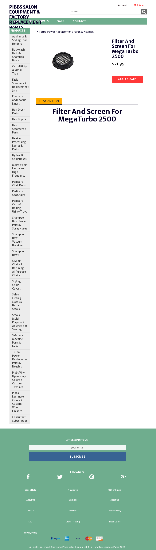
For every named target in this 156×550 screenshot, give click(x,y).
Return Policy (115, 511)
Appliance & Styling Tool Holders (19, 40)
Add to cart (127, 79)
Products (17, 30)
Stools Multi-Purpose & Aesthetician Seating (20, 322)
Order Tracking (73, 522)
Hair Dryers (19, 119)
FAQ (31, 522)
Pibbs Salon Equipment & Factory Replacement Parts (25, 17)
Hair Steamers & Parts (19, 129)
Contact (79, 21)
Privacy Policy (30, 533)
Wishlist (72, 500)
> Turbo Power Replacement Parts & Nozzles (65, 31)
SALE (60, 21)
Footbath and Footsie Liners (19, 100)
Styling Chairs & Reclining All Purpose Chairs (19, 268)
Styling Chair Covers (16, 285)
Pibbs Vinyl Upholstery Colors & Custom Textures (19, 380)
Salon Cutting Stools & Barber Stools (17, 302)
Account (122, 5)
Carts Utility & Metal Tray (19, 70)
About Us (30, 500)
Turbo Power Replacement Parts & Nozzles (20, 359)
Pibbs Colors (114, 522)
